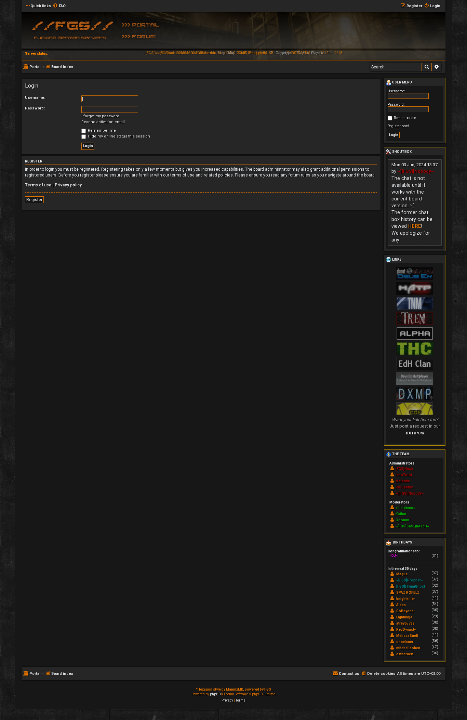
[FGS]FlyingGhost (410, 586)
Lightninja (404, 617)
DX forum (415, 433)
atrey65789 (405, 623)
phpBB (215, 694)
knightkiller (405, 599)
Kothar (401, 514)
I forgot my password (100, 116)
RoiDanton (404, 487)
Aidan (401, 605)
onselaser (404, 642)
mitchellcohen (408, 648)
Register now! (398, 126)
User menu (401, 82)
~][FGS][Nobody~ (415, 171)
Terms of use (38, 185)
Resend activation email (103, 122)
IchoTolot (404, 475)
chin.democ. (406, 508)
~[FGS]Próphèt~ (409, 580)
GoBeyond (405, 611)
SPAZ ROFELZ (407, 592)
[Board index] (71, 32)
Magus (402, 574)
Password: (35, 108)
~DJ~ (393, 556)
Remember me (101, 130)
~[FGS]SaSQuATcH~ (412, 526)
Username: (35, 97)
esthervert (404, 654)
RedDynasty (406, 629)
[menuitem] (59, 6)
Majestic (403, 481)
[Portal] (143, 24)
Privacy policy (68, 185)
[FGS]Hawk (404, 469)
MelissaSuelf (407, 636)
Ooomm (402, 520)
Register (34, 199)
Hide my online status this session (118, 136)
